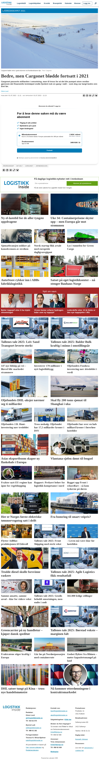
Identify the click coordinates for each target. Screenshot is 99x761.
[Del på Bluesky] (96, 95)
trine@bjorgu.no (56, 732)
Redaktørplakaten (32, 750)
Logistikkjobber (35, 3)
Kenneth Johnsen (81, 739)
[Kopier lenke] (93, 95)
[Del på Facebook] (83, 95)
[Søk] (95, 3)
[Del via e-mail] (90, 95)
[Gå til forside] (7, 3)
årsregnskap (8, 166)
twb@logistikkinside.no (34, 740)
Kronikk (47, 3)
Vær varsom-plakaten (33, 747)
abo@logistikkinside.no (59, 715)
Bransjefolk (57, 3)
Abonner (77, 3)
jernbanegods (41, 166)
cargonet (29, 166)
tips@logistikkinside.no (59, 711)
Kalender (68, 3)
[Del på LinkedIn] (87, 95)
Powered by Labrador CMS (49, 758)
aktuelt (19, 166)
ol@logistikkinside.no (33, 728)
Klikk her (67, 719)
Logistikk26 (21, 3)
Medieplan (54, 752)
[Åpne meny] (3, 10)
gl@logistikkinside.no (34, 718)
